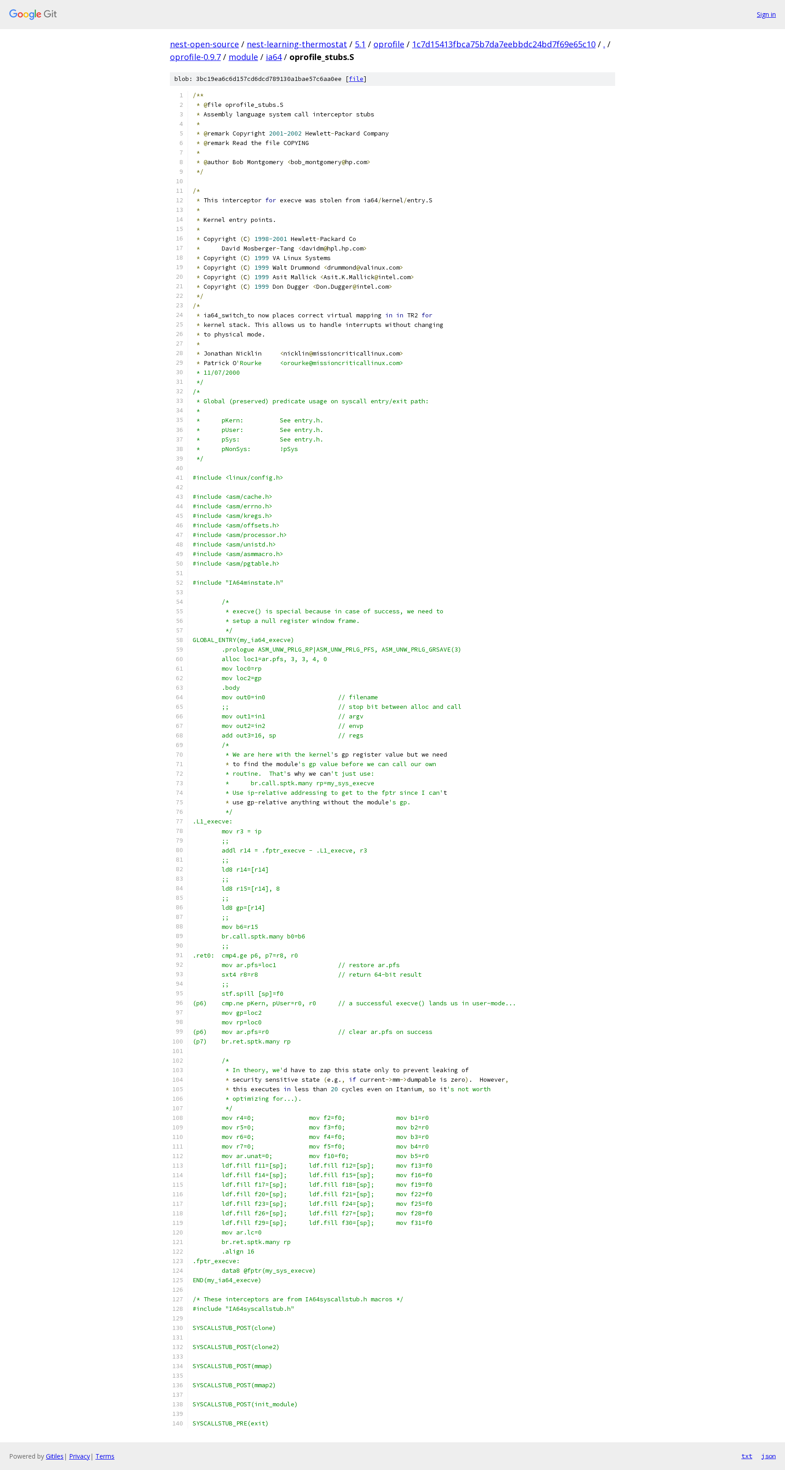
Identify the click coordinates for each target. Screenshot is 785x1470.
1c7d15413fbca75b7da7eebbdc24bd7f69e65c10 (504, 44)
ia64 (274, 56)
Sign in (766, 14)
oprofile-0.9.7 (195, 56)
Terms (104, 1456)
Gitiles (55, 1456)
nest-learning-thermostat (297, 44)
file (356, 79)
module (243, 56)
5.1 (360, 44)
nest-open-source (204, 44)
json (768, 1456)
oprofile (388, 44)
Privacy (79, 1456)
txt (746, 1456)
